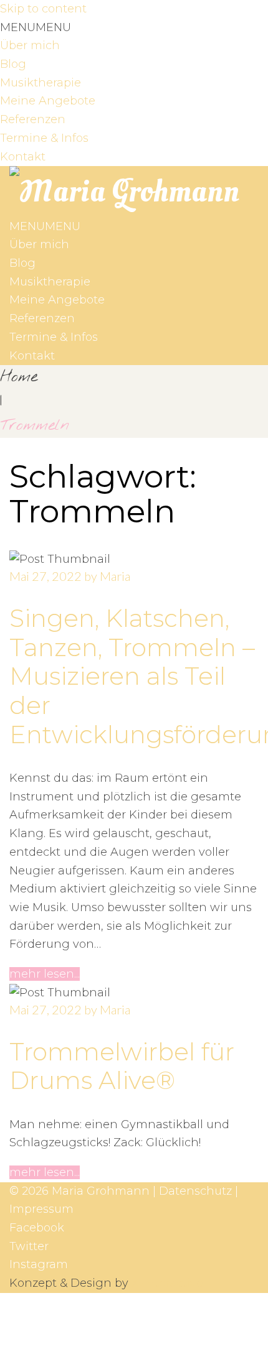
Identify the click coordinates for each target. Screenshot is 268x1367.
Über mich (30, 45)
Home (18, 376)
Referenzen (32, 119)
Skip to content (43, 9)
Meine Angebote (47, 101)
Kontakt (22, 157)
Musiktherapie (40, 83)
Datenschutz (195, 1191)
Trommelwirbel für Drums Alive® (121, 1066)
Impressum (41, 1209)
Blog (13, 64)
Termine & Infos (44, 138)
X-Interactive (167, 1283)
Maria (115, 575)
